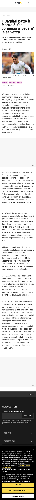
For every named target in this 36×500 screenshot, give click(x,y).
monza (19, 82)
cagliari (12, 82)
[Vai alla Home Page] (18, 3)
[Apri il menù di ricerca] (29, 3)
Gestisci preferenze (18, 496)
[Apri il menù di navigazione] (3, 3)
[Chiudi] (33, 449)
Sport (8, 16)
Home (3, 16)
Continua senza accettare (17, 490)
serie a (4, 82)
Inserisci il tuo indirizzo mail (13, 411)
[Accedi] (33, 3)
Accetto (18, 484)
